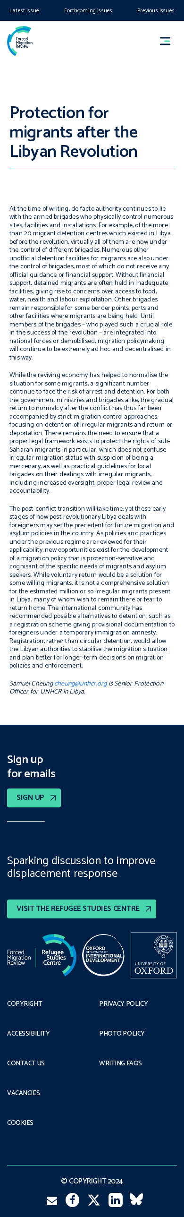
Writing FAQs (120, 1064)
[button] (169, 41)
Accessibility (28, 1034)
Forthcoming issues (88, 10)
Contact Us (26, 1064)
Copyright (24, 1004)
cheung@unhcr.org (80, 683)
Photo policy (122, 1034)
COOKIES (20, 1123)
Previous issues (156, 10)
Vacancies (23, 1093)
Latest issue (24, 10)
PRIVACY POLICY (123, 1004)
